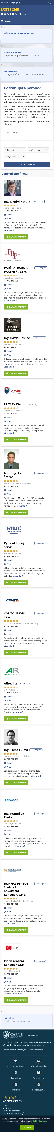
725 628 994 (12, 486)
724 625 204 (12, 692)
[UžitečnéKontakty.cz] (17, 11)
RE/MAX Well (13, 404)
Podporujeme (38, 1089)
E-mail (9, 214)
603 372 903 (12, 347)
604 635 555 (12, 826)
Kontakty (7, 1108)
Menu (8, 21)
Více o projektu (14, 132)
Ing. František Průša (14, 815)
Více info (8, 230)
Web (9, 218)
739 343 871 (12, 210)
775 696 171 (12, 974)
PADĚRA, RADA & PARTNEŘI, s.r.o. (16, 269)
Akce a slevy (15, 1078)
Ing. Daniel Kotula (17, 201)
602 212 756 (12, 556)
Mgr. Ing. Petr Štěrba (14, 475)
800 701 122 (12, 413)
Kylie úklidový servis (14, 545)
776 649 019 (12, 626)
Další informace (40, 1121)
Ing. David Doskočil (17, 338)
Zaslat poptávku (17, 237)
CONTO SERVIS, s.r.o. (14, 615)
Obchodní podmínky (11, 1110)
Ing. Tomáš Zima (16, 750)
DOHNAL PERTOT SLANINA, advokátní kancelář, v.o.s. (16, 889)
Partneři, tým (38, 1078)
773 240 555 (12, 280)
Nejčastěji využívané (15, 1066)
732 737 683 (12, 759)
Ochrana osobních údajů (13, 1113)
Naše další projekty (12, 2)
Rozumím (27, 1127)
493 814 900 (12, 903)
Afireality (11, 683)
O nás (5, 1105)
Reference (15, 1089)
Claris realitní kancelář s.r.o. (14, 963)
